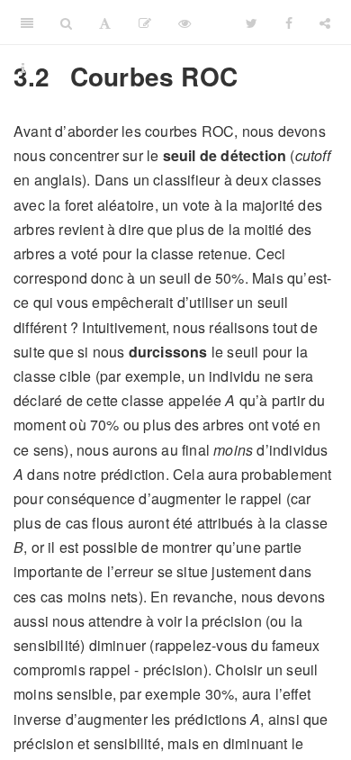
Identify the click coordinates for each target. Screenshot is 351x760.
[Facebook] (289, 22)
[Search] (66, 22)
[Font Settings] (105, 22)
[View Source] (184, 22)
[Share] (325, 22)
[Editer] (145, 22)
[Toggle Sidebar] (27, 22)
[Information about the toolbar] (23, 67)
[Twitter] (251, 22)
